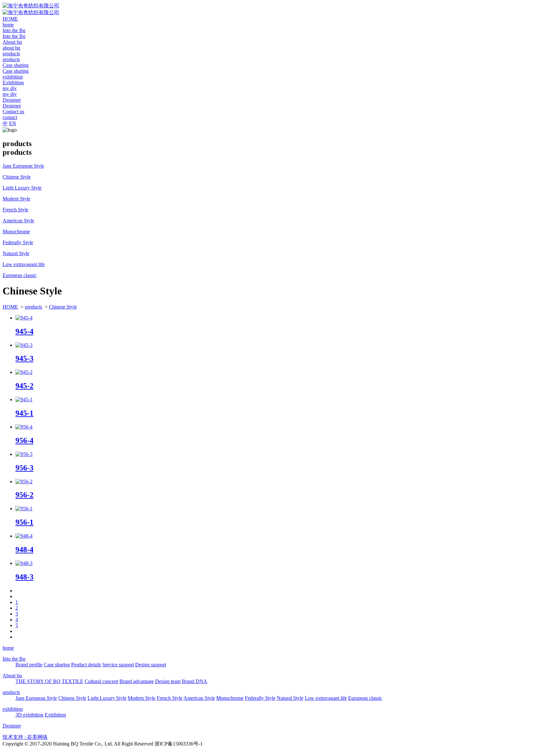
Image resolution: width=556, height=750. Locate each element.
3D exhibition (29, 715)
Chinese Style (63, 307)
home (8, 648)
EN (12, 123)
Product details (86, 664)
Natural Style (290, 698)
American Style (199, 698)
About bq (12, 675)
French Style (169, 698)
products (33, 307)
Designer (12, 725)
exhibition (13, 709)
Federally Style (260, 698)
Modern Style (141, 698)
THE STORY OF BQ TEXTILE (49, 681)
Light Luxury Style (107, 698)
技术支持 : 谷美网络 (25, 737)
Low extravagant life (326, 698)
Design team (168, 681)
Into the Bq (14, 659)
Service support (118, 664)
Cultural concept (101, 681)
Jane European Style (36, 698)
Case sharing (57, 664)
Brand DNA (194, 681)
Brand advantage (136, 681)
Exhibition (55, 715)
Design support (150, 664)
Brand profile (28, 664)
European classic (365, 698)
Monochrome (230, 698)
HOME (10, 307)
